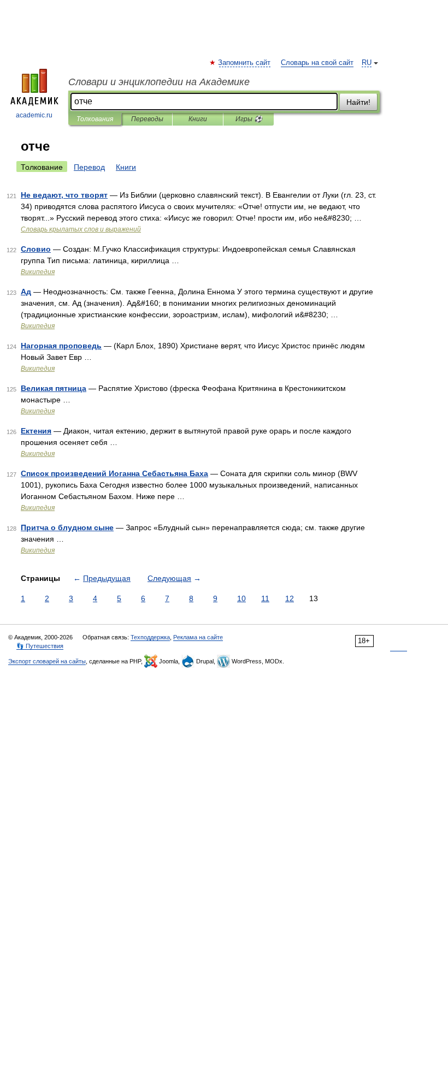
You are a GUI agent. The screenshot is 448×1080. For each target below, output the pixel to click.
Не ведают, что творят (64, 195)
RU (367, 63)
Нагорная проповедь (61, 345)
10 (241, 598)
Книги (197, 119)
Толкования (94, 119)
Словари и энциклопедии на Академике (159, 81)
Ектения (36, 430)
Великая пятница (53, 388)
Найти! (358, 102)
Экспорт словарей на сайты (47, 661)
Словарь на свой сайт (317, 63)
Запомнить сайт (244, 63)
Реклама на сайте (198, 637)
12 (289, 598)
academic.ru (34, 115)
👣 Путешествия (39, 646)
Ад (26, 291)
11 (265, 598)
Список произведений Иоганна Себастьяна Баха (114, 473)
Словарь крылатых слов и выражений (81, 229)
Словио (36, 249)
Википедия (38, 272)
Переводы (147, 119)
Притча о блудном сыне (67, 527)
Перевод (89, 167)
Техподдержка (150, 637)
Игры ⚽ (248, 119)
